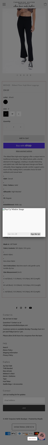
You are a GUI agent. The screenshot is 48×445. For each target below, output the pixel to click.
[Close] (45, 208)
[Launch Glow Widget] (41, 436)
